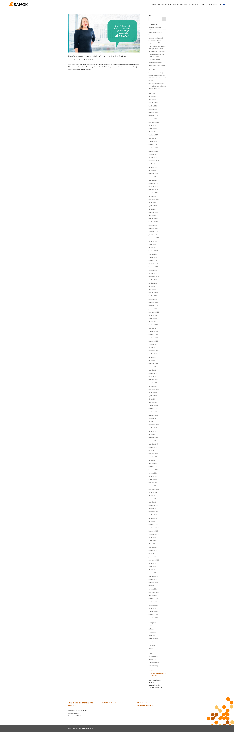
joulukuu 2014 (153, 486)
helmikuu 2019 (153, 379)
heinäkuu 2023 (153, 212)
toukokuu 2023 (153, 218)
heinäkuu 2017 (153, 437)
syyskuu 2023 (153, 206)
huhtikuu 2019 (153, 373)
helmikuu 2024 (153, 189)
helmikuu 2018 (153, 415)
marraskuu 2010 (154, 592)
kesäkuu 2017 (153, 441)
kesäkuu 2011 (153, 573)
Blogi (93, 60)
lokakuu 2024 (153, 164)
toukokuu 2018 (153, 405)
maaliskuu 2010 (153, 602)
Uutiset (151, 648)
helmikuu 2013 (153, 531)
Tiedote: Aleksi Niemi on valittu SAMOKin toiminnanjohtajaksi (156, 56)
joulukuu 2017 (153, 421)
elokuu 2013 (152, 521)
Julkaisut (151, 629)
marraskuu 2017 (154, 424)
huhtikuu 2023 (153, 222)
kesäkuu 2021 (153, 289)
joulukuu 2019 (153, 347)
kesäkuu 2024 (153, 177)
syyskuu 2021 (153, 283)
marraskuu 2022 (154, 238)
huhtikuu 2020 (153, 334)
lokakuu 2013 (153, 515)
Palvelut (195, 4)
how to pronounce (154, 73)
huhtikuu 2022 (153, 260)
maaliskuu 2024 (153, 186)
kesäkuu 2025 (153, 138)
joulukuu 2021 (153, 273)
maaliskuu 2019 (153, 376)
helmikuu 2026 (153, 112)
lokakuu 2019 (153, 354)
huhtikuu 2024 (153, 183)
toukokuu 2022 (153, 257)
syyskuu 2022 (153, 244)
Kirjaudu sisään (153, 656)
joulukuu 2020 (153, 309)
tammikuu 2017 (153, 457)
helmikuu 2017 (153, 453)
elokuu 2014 (152, 495)
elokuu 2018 (152, 399)
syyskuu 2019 (153, 357)
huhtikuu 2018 (153, 408)
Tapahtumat (152, 642)
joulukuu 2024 (153, 157)
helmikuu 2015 (153, 482)
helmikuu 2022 (153, 267)
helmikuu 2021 (153, 302)
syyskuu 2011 (153, 566)
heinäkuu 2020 (153, 325)
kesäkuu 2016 (153, 463)
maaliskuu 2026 (153, 109)
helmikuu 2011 (153, 582)
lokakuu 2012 (153, 537)
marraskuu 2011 (154, 560)
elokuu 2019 (152, 360)
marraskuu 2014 (154, 489)
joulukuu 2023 (153, 196)
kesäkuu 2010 (153, 595)
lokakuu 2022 (153, 241)
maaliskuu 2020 (153, 338)
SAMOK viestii (153, 638)
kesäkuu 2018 (153, 402)
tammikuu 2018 (153, 418)
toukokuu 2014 (153, 502)
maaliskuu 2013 (153, 528)
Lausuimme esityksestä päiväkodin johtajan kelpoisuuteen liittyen (156, 40)
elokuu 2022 (152, 247)
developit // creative (87, 728)
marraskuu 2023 (154, 199)
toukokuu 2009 (153, 611)
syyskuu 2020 (153, 318)
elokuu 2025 (152, 132)
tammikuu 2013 (153, 534)
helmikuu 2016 (153, 470)
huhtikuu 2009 (153, 614)
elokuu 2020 (152, 322)
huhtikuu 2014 (153, 505)
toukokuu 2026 (153, 103)
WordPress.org (153, 666)
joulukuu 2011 (153, 557)
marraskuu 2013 (154, 511)
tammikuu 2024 (153, 193)
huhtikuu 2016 (153, 466)
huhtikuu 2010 (153, 598)
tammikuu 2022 (153, 270)
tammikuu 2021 (153, 305)
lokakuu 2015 (153, 476)
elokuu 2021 (152, 286)
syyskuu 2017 (153, 431)
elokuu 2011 (152, 569)
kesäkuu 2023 (153, 215)
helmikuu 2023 (153, 228)
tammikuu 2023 (153, 231)
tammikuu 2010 (153, 605)
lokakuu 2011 (153, 563)
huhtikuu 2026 (153, 106)
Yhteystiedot (214, 4)
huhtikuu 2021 (153, 296)
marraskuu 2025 (154, 122)
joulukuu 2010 (153, 589)
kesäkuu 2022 (153, 254)
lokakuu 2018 (153, 392)
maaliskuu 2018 (153, 412)
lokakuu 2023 (153, 202)
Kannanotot (152, 632)
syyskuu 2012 (153, 540)
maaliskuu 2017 (153, 450)
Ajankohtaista (163, 4)
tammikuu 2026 (153, 115)
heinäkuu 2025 (153, 135)
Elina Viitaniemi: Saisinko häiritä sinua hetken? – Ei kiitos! (97, 56)
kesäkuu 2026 (153, 99)
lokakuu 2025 (153, 125)
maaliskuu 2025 (153, 148)
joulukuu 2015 (153, 473)
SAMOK (203, 4)
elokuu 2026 (152, 96)
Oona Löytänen (78, 60)
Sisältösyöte (152, 659)
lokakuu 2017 (153, 428)
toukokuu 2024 (153, 180)
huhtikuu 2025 (153, 144)
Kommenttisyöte (154, 662)
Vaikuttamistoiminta (180, 4)
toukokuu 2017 (153, 444)
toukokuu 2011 (153, 576)
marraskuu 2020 (154, 312)
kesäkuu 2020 (153, 328)
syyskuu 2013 (153, 518)
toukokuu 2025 (153, 141)
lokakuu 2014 (153, 492)
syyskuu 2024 (153, 167)
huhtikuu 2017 (153, 447)
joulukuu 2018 (153, 386)
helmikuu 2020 (153, 341)
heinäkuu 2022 (153, 251)
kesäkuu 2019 (153, 367)
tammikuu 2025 (153, 154)
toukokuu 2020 (153, 331)
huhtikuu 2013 (153, 524)
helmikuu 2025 (153, 151)
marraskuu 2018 (154, 389)
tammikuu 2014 (153, 508)
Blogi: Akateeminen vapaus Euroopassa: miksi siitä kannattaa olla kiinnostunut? (157, 48)
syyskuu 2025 (153, 128)
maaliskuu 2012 (153, 553)
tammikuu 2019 (153, 383)
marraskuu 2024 (154, 161)
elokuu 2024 (152, 170)
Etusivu (153, 4)
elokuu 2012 (152, 544)
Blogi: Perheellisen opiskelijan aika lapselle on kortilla (157, 86)
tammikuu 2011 (153, 585)
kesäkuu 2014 (153, 499)
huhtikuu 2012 (153, 550)
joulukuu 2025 (153, 119)
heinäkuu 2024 (153, 173)
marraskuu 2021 (154, 276)
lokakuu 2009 (153, 608)
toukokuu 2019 (153, 370)
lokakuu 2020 (153, 315)
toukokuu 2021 (153, 293)
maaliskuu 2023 (153, 225)
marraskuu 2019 (154, 351)
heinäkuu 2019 (153, 363)
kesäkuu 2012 (153, 547)
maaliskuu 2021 (153, 299)
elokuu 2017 (152, 434)
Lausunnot (152, 635)
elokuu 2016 (152, 460)
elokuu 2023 (152, 209)
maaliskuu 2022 (153, 264)
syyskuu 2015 (153, 479)
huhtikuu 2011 (153, 579)
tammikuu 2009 (153, 618)
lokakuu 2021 (153, 280)
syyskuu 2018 (153, 396)
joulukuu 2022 (153, 235)
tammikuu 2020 (153, 344)
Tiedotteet (152, 645)
